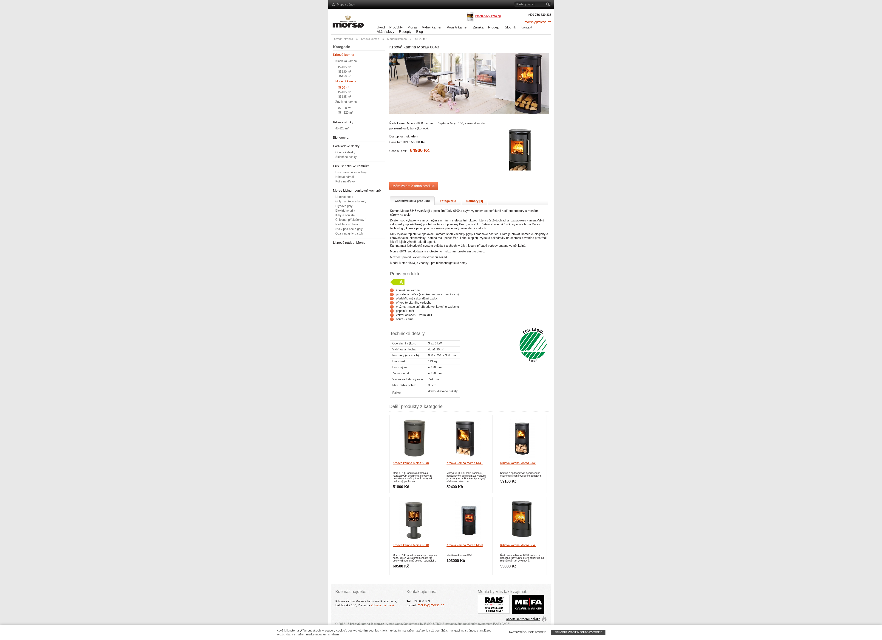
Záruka (478, 27)
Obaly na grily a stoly (349, 233)
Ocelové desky (345, 152)
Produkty (396, 27)
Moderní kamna (397, 39)
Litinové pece (344, 196)
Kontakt (526, 27)
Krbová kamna (370, 39)
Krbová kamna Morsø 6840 (518, 545)
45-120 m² (344, 71)
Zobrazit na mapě (382, 605)
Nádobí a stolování (347, 224)
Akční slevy (385, 32)
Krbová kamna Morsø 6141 (465, 463)
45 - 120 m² (345, 112)
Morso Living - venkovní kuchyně (357, 190)
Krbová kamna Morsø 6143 (518, 463)
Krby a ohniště (345, 215)
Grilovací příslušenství (350, 219)
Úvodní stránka (343, 39)
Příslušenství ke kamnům (351, 166)
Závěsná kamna (346, 101)
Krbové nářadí (344, 177)
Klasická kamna (346, 61)
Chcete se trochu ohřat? (523, 619)
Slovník (510, 27)
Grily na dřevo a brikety (350, 201)
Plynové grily (344, 206)
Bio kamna (340, 137)
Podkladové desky (346, 146)
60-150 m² (344, 76)
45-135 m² (344, 96)
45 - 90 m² (344, 108)
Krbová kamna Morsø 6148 (411, 545)
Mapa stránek (346, 4)
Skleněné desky (346, 157)
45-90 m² (421, 39)
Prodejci (494, 27)
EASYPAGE (501, 624)
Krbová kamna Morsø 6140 (411, 463)
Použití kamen (457, 27)
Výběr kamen (432, 27)
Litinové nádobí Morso (349, 242)
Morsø (412, 27)
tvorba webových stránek (402, 624)
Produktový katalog (488, 16)
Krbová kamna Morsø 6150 (465, 545)
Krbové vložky (343, 122)
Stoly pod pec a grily (349, 229)
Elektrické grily (345, 210)
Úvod (381, 27)
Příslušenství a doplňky (351, 172)
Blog (419, 32)
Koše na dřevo (345, 181)
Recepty (405, 32)
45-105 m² (344, 67)
